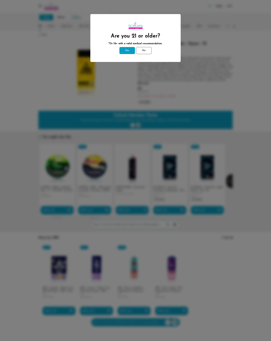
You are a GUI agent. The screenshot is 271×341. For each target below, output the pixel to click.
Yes (127, 50)
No (144, 50)
